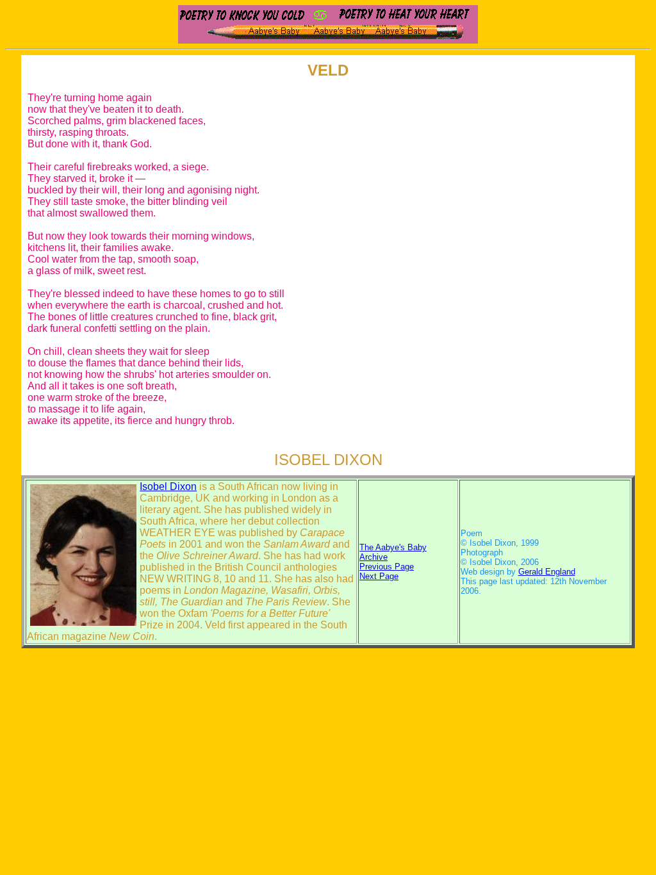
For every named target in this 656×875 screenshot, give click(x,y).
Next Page (378, 576)
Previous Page (386, 566)
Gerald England (546, 572)
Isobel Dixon (168, 486)
